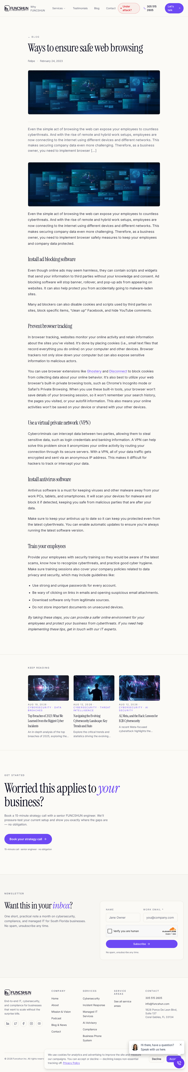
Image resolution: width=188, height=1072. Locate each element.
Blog (97, 8)
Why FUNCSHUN (37, 8)
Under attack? (127, 8)
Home (54, 998)
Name (110, 909)
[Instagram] (31, 1023)
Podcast (56, 1018)
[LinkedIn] (7, 1023)
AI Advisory (90, 1022)
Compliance (90, 1029)
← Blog (34, 36)
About (55, 1005)
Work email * (153, 909)
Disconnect (118, 371)
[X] (15, 1023)
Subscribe (139, 943)
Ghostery (94, 371)
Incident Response (94, 1005)
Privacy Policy (71, 1062)
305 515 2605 (151, 8)
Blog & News (59, 1024)
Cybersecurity (91, 998)
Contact (111, 8)
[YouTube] (39, 1023)
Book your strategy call (26, 839)
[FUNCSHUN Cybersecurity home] (16, 8)
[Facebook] (23, 1023)
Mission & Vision (61, 1011)
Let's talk (171, 8)
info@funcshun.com (157, 1003)
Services (57, 8)
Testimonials (80, 8)
